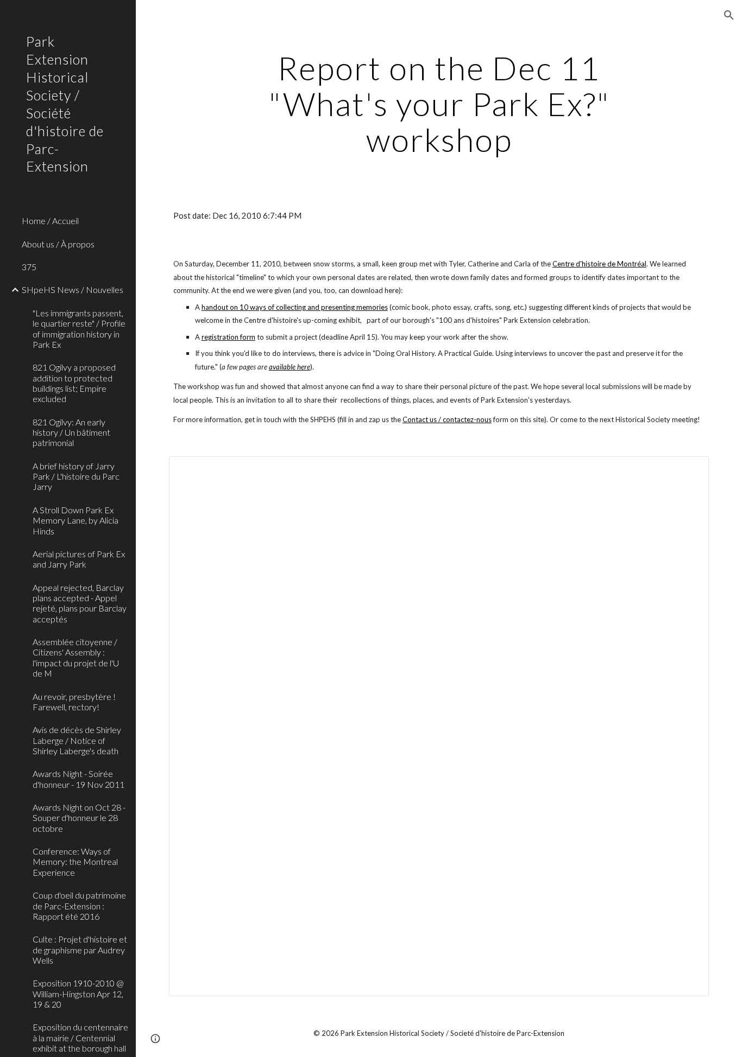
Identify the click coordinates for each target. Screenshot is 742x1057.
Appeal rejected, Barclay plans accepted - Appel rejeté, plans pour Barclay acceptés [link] (80, 603)
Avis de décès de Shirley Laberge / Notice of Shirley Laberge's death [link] (77, 740)
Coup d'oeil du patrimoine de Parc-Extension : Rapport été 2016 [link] (79, 905)
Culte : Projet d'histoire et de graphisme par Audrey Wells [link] (80, 949)
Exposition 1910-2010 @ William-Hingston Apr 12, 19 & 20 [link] (78, 993)
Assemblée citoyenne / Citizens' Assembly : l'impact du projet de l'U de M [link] (76, 657)
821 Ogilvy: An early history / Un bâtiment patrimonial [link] (71, 432)
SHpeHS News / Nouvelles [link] (72, 289)
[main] (439, 104)
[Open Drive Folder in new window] (688, 470)
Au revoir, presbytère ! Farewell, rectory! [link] (74, 701)
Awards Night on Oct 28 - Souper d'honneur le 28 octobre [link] (79, 817)
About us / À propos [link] (58, 244)
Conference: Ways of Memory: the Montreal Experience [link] (75, 861)
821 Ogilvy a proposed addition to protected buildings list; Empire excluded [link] (74, 383)
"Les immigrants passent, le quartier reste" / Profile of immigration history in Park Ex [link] (79, 328)
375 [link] (29, 267)
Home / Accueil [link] (50, 220)
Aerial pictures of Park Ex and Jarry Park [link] (79, 559)
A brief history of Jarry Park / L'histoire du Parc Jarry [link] (76, 476)
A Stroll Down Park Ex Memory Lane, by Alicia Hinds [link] (75, 520)
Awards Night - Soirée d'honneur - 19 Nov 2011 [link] (78, 778)
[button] (729, 15)
